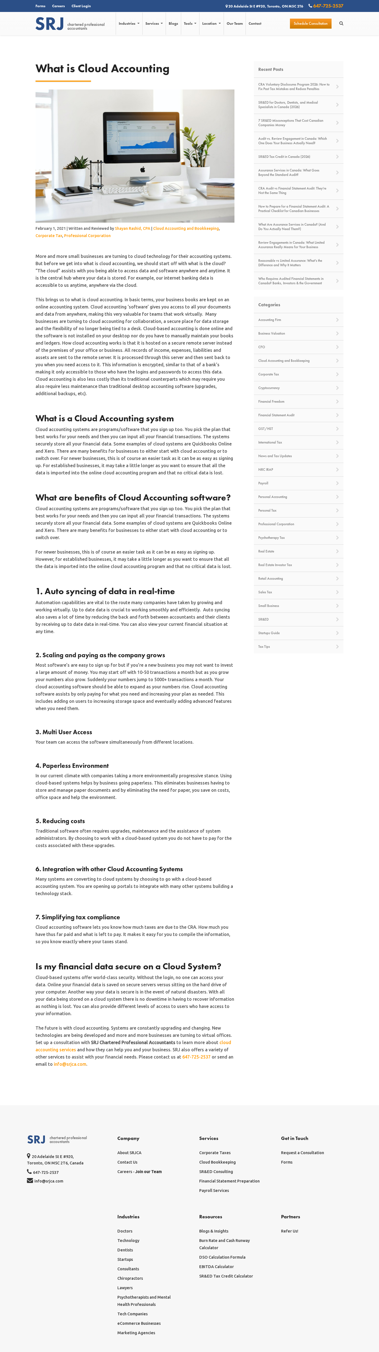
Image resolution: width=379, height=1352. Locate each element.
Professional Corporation (87, 235)
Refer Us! (289, 1231)
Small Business (268, 606)
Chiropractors (130, 1278)
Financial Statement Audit (276, 415)
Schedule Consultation (311, 23)
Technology (128, 1240)
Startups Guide (269, 633)
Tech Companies (132, 1314)
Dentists (125, 1250)
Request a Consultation (302, 1153)
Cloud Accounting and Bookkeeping (186, 228)
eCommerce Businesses (139, 1323)
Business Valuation (271, 333)
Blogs (173, 23)
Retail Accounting (270, 578)
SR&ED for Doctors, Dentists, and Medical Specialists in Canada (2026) (288, 104)
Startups (125, 1259)
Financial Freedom (271, 401)
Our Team (235, 23)
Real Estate (266, 551)
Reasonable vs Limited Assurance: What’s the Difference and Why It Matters (290, 262)
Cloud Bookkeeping (217, 1162)
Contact (255, 23)
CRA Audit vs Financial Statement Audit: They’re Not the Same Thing (292, 190)
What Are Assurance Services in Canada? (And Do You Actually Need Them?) (292, 226)
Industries (127, 23)
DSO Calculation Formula (222, 1257)
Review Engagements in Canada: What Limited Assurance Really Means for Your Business (291, 244)
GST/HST (265, 429)
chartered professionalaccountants (86, 26)
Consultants (128, 1269)
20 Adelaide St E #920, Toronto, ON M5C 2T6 (266, 6)
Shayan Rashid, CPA (132, 228)
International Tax (270, 442)
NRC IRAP (265, 469)
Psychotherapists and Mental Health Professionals (144, 1301)
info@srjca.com (70, 1064)
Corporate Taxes (215, 1153)
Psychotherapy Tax (271, 538)
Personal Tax (267, 510)
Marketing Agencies (136, 1333)
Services (152, 23)
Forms (41, 6)
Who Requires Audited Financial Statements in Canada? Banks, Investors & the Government (291, 281)
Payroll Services (214, 1190)
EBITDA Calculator (216, 1266)
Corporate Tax (49, 235)
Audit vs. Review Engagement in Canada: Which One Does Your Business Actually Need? (292, 140)
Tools (188, 23)
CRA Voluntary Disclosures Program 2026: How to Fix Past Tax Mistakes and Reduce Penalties (294, 86)
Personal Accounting (272, 497)
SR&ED (263, 619)
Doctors (124, 1231)
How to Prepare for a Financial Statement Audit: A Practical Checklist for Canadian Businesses (293, 208)
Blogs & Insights (213, 1231)
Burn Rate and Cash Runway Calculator (224, 1244)
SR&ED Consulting (216, 1171)
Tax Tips (264, 646)
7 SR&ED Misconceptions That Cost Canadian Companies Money (290, 122)
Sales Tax (265, 592)
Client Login (81, 6)
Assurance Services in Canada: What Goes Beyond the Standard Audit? (288, 172)
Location (210, 23)
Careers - (139, 1171)
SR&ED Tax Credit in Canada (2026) (284, 157)
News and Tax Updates (275, 456)
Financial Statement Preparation (229, 1181)
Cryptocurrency (269, 388)
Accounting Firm (269, 320)
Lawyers (125, 1288)
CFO (261, 347)
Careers (58, 6)
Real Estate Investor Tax (275, 565)
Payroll (263, 483)
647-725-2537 (327, 6)
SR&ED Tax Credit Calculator (226, 1276)
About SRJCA (129, 1153)
